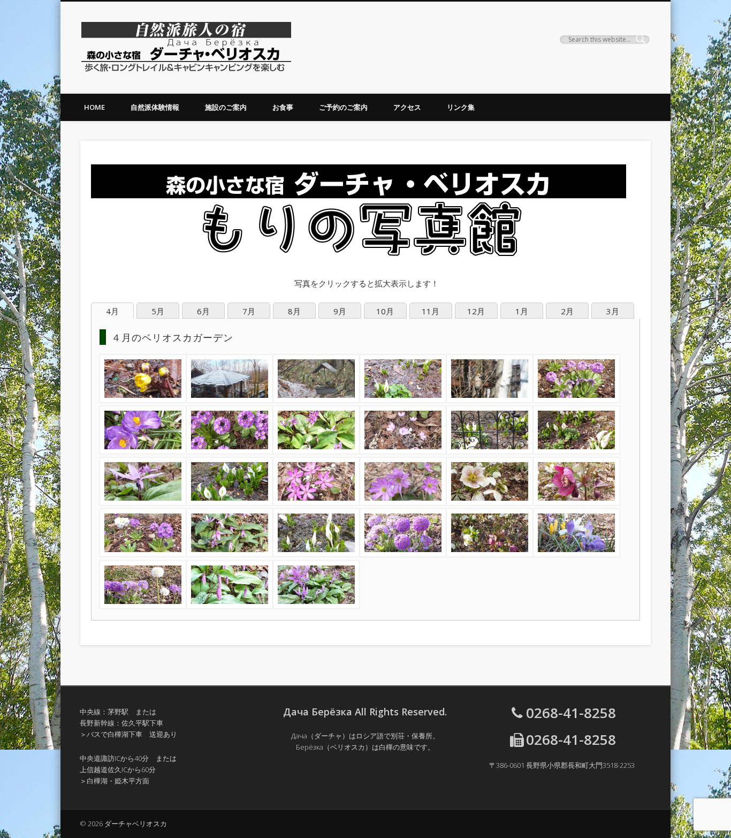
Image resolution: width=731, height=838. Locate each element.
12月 (476, 311)
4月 (112, 311)
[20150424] (576, 451)
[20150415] (229, 399)
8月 (294, 311)
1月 (521, 311)
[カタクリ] (316, 451)
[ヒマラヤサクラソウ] (576, 399)
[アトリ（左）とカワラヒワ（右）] (316, 399)
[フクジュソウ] (143, 399)
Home (94, 107)
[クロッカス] (143, 451)
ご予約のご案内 (343, 107)
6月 (203, 311)
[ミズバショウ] (403, 399)
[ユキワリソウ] (403, 451)
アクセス (407, 107)
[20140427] (403, 553)
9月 (339, 311)
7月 (248, 311)
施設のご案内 (226, 107)
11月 (430, 311)
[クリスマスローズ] (489, 502)
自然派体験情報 (155, 107)
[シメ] (489, 399)
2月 (567, 311)
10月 (385, 311)
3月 (612, 311)
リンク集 (461, 107)
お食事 (282, 107)
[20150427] (316, 605)
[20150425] (229, 502)
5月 (157, 311)
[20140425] (316, 553)
